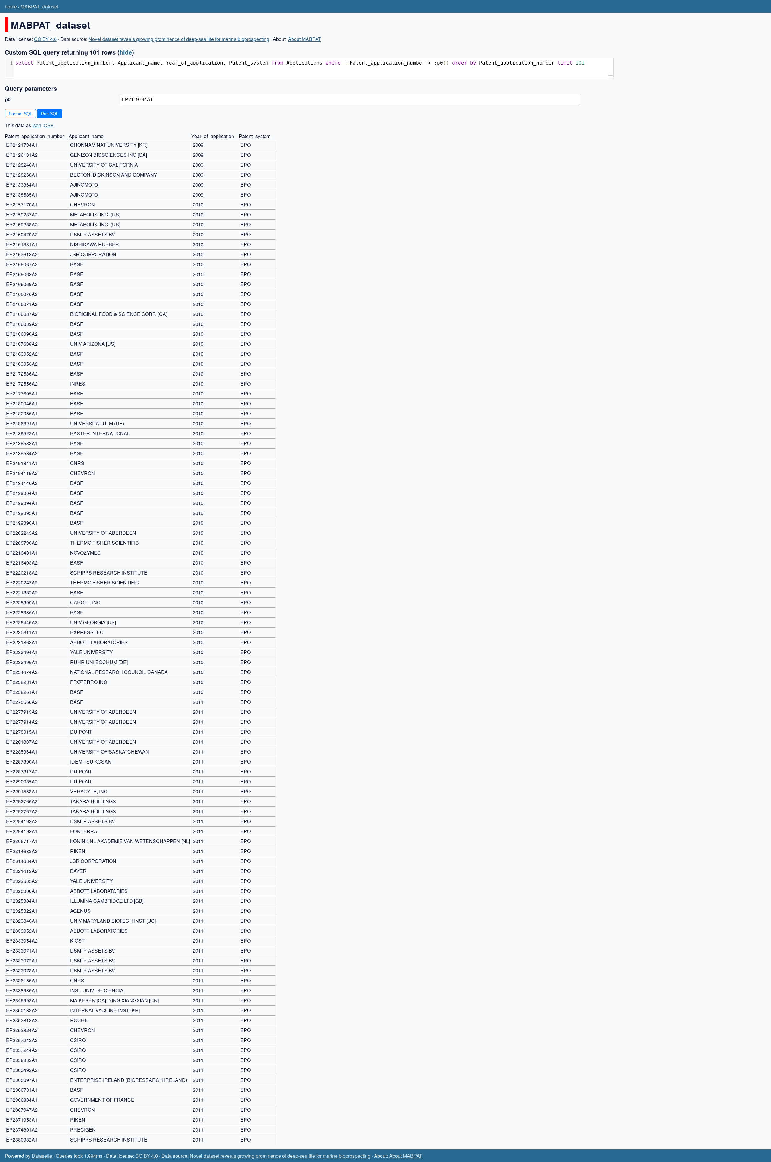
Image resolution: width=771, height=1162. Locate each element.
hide (126, 52)
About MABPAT (304, 39)
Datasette (42, 1155)
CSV (49, 125)
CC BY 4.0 (45, 39)
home (11, 6)
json (36, 125)
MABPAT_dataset (39, 6)
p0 (8, 99)
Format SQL (20, 113)
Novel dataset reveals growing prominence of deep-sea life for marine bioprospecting (179, 39)
